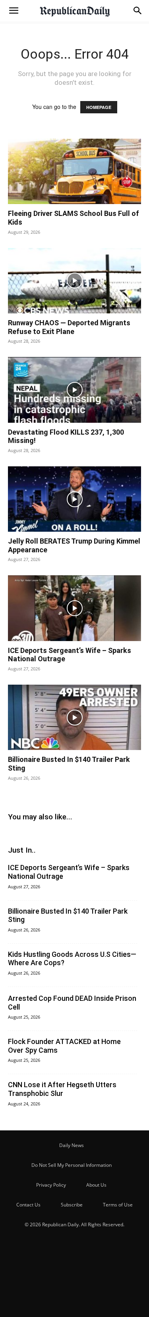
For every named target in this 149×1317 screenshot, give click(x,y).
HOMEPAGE (98, 107)
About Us (96, 1184)
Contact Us (28, 1204)
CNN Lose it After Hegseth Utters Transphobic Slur (62, 1089)
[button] (13, 10)
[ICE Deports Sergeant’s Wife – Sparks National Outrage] (74, 608)
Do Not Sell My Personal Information (71, 1165)
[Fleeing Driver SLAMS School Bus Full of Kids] (74, 171)
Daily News (71, 1145)
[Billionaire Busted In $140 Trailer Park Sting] (74, 717)
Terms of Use (118, 1204)
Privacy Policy (51, 1184)
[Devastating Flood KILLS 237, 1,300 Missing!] (74, 389)
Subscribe (72, 1204)
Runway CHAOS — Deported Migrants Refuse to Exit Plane (69, 327)
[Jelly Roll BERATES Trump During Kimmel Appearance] (74, 499)
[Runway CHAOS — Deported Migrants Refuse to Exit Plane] (74, 280)
